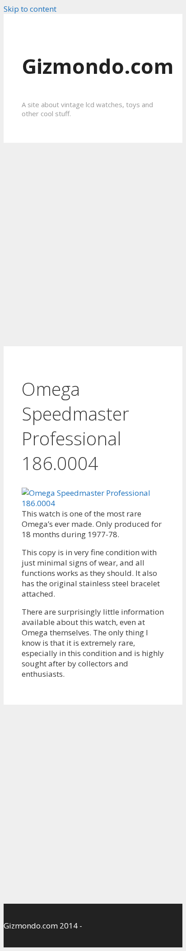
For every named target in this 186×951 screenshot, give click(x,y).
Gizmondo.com (98, 66)
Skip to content (30, 9)
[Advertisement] (93, 244)
